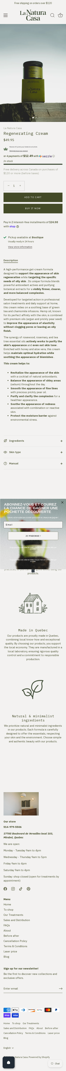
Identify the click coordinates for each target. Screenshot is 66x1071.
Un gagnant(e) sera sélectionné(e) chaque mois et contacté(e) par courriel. (33, 548)
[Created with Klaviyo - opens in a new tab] (33, 570)
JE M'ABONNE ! (33, 536)
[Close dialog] (62, 502)
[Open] (9, 1062)
